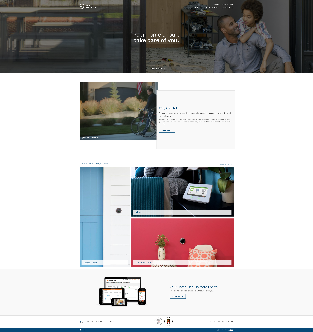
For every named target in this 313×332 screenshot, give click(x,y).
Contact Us (227, 7)
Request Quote (220, 5)
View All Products (224, 164)
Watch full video (91, 138)
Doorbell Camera (91, 263)
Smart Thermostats (144, 262)
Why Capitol (212, 7)
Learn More (166, 130)
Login (231, 5)
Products (197, 7)
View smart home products (156, 68)
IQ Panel (138, 212)
